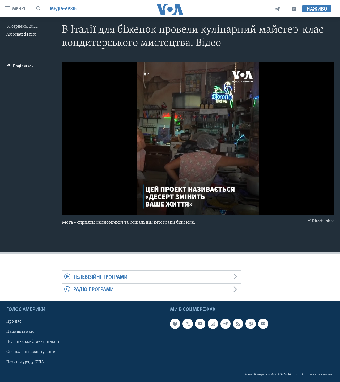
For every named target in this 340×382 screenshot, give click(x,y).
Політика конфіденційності (32, 342)
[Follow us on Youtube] (200, 324)
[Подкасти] (250, 324)
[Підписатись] (263, 324)
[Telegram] (277, 9)
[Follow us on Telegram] (225, 324)
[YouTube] (294, 9)
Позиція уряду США (25, 362)
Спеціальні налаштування (31, 352)
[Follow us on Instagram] (213, 324)
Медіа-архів (63, 9)
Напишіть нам (20, 332)
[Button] (20, 67)
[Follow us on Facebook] (175, 324)
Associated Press (21, 34)
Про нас (13, 321)
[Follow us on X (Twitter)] (187, 324)
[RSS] (238, 324)
